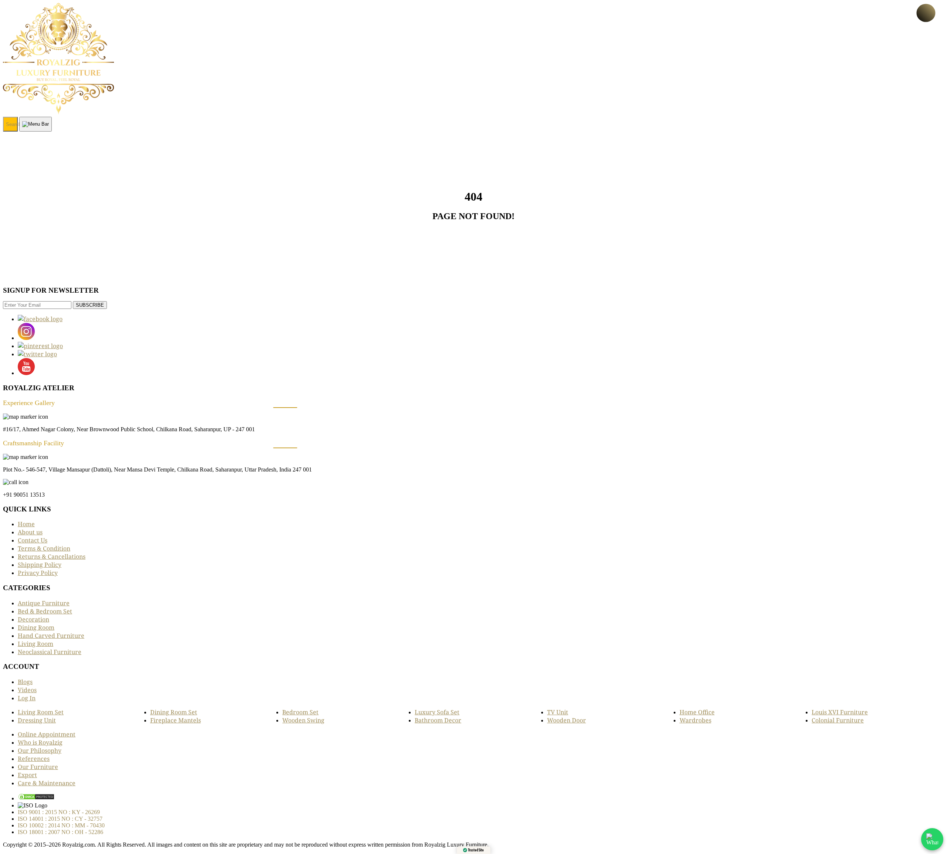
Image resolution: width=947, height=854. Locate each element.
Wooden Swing (303, 720)
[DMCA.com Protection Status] (36, 798)
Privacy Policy (38, 573)
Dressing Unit (37, 720)
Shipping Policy (39, 565)
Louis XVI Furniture (840, 712)
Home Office (697, 712)
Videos (27, 690)
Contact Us (32, 540)
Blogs (25, 682)
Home (26, 524)
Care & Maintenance (46, 783)
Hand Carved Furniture (51, 636)
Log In (27, 698)
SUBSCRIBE (90, 305)
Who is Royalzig (40, 742)
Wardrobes (695, 720)
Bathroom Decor (438, 720)
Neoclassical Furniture (49, 652)
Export (27, 775)
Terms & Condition (44, 548)
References (34, 759)
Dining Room (36, 627)
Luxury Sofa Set (437, 712)
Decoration (33, 619)
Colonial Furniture (838, 720)
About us (30, 532)
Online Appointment (46, 734)
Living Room (35, 644)
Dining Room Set (173, 712)
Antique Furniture (44, 603)
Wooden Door (566, 720)
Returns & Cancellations (51, 556)
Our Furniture (38, 767)
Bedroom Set (300, 712)
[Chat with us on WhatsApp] (932, 839)
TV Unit (557, 712)
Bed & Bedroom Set (45, 611)
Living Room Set (41, 712)
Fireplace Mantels (175, 720)
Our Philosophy (39, 750)
